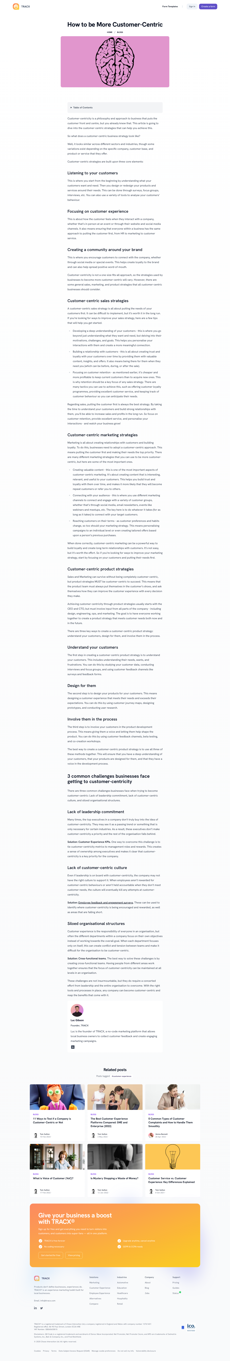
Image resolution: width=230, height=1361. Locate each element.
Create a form (208, 6)
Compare (93, 1303)
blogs (36, 1114)
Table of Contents (83, 107)
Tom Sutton (45, 1134)
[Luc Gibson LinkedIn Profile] (73, 1047)
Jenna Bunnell (161, 1134)
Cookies (37, 1351)
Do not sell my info (126, 1351)
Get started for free (50, 1255)
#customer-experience (121, 1076)
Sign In (192, 6)
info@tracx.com (47, 1300)
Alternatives (95, 1298)
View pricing (74, 1255)
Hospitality (122, 1298)
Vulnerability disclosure (146, 1351)
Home (109, 32)
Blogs (120, 32)
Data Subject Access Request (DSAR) (74, 1351)
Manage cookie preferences (104, 1351)
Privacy (46, 1351)
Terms (54, 1351)
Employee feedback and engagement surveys (105, 902)
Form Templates (170, 6)
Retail (120, 1303)
